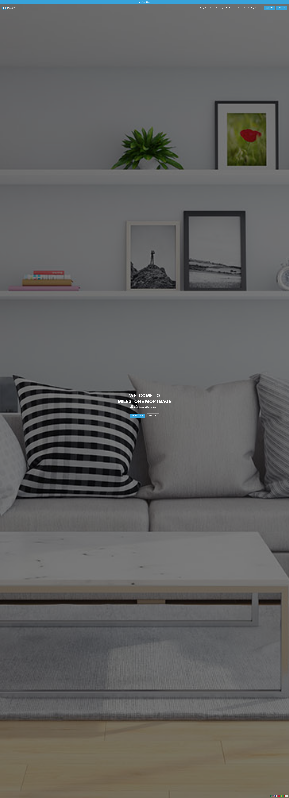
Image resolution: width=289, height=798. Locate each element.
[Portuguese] (281, 796)
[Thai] (286, 796)
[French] (276, 796)
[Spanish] (284, 796)
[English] (274, 796)
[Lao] (279, 796)
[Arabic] (271, 796)
